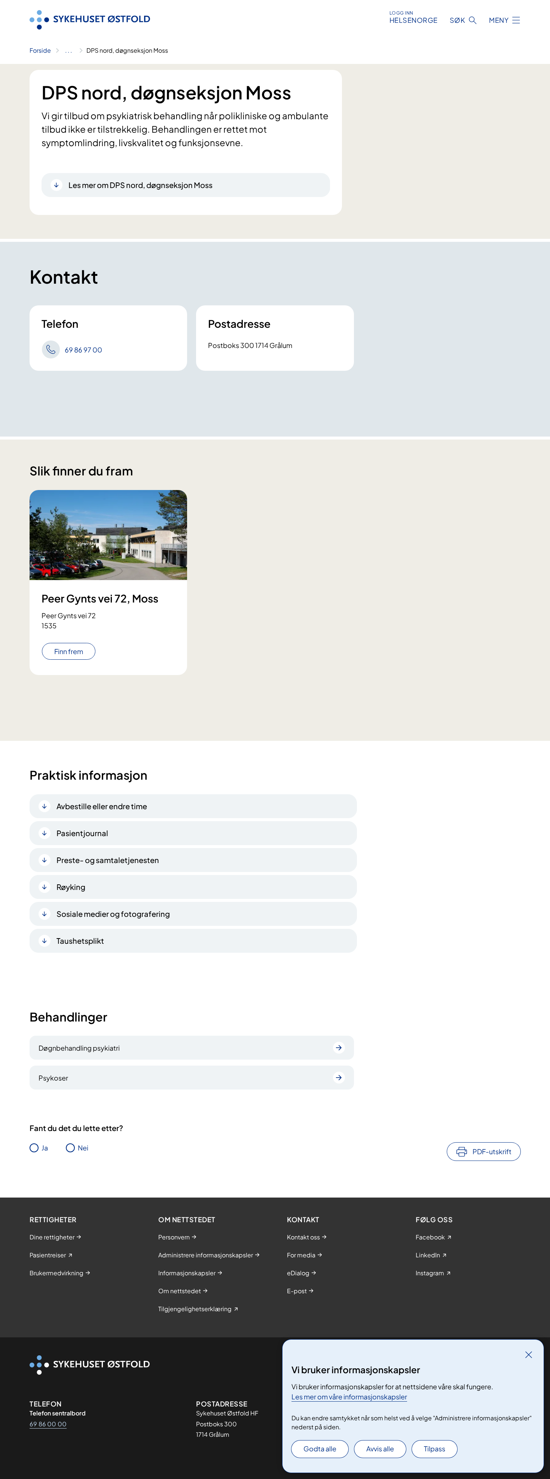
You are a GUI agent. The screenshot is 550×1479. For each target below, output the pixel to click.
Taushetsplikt (80, 940)
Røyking (70, 886)
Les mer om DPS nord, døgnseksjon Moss (140, 185)
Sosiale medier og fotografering (113, 913)
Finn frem (68, 651)
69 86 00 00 (48, 1424)
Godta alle (319, 1448)
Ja (45, 1147)
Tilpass (434, 1448)
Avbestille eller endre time (101, 806)
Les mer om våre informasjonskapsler (349, 1396)
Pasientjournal (82, 833)
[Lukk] (529, 1355)
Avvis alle (380, 1448)
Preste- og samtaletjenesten (107, 860)
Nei (83, 1147)
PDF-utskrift (492, 1151)
